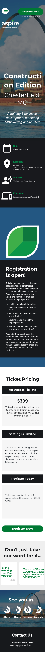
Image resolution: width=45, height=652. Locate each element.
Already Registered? (30, 16)
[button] (5, 11)
